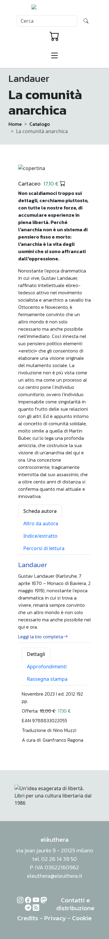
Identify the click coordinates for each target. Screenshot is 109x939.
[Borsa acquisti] (54, 36)
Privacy (55, 918)
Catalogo (39, 124)
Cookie (82, 918)
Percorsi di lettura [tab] (43, 548)
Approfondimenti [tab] (47, 666)
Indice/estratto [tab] (40, 536)
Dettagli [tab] (36, 654)
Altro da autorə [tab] (40, 523)
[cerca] (86, 21)
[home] (54, 8)
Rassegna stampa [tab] (47, 679)
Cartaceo (39, 183)
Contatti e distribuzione (75, 904)
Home (15, 124)
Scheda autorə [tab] (40, 511)
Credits (27, 918)
